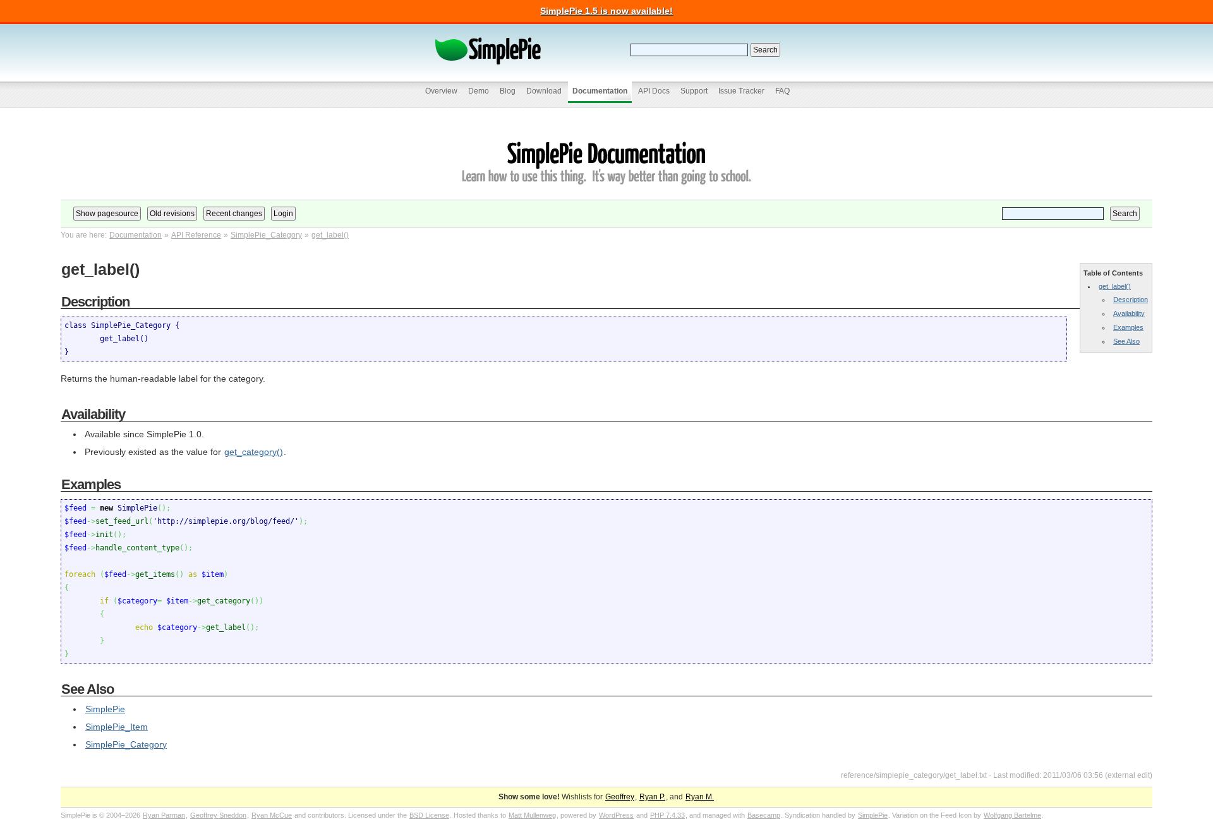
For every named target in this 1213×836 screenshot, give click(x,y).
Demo (478, 91)
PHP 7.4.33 (667, 815)
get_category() (253, 452)
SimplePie (105, 709)
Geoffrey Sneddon (218, 815)
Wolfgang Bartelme (1012, 815)
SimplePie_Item (116, 727)
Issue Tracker (741, 91)
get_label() (330, 235)
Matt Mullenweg (532, 815)
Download (544, 91)
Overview (441, 91)
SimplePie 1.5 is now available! (606, 11)
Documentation (599, 91)
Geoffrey (619, 796)
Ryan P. (652, 796)
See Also (1126, 341)
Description (1130, 299)
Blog (508, 91)
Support (694, 91)
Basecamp (763, 815)
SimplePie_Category (266, 235)
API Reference (196, 235)
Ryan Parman (164, 815)
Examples (1128, 327)
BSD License (429, 815)
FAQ (782, 91)
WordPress (616, 815)
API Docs (654, 91)
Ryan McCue (271, 815)
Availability (1129, 313)
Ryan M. (699, 796)
